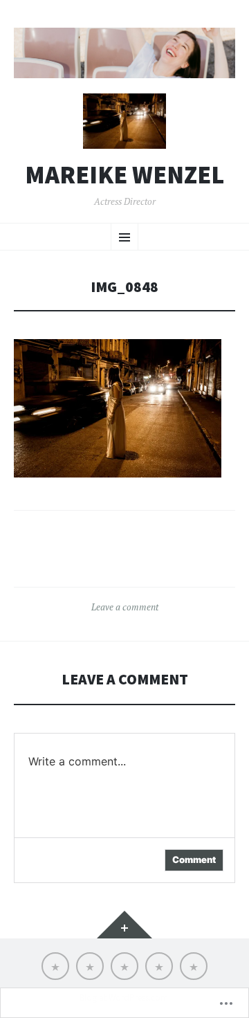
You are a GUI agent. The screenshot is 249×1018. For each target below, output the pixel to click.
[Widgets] (124, 924)
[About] (90, 966)
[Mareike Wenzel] (124, 53)
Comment (194, 859)
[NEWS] (55, 966)
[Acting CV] (159, 966)
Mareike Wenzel (124, 175)
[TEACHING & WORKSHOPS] (124, 966)
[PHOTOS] (194, 966)
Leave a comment (124, 607)
